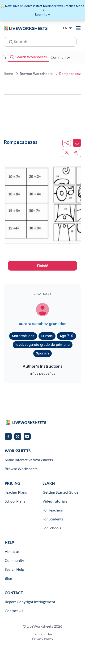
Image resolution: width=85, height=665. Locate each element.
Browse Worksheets (21, 468)
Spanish (42, 353)
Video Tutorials (54, 501)
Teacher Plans (16, 492)
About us (12, 551)
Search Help (14, 569)
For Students (52, 519)
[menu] (78, 28)
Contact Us (14, 610)
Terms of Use (42, 634)
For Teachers (52, 510)
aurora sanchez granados (42, 323)
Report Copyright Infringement (30, 601)
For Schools (51, 528)
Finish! (42, 266)
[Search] (9, 41)
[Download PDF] (77, 143)
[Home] (25, 28)
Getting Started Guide (60, 492)
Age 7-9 (66, 336)
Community (14, 560)
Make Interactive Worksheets (29, 459)
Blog (8, 578)
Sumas (47, 336)
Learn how (42, 14)
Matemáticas (23, 336)
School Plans (15, 501)
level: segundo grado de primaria (43, 344)
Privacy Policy (42, 639)
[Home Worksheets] (4, 57)
